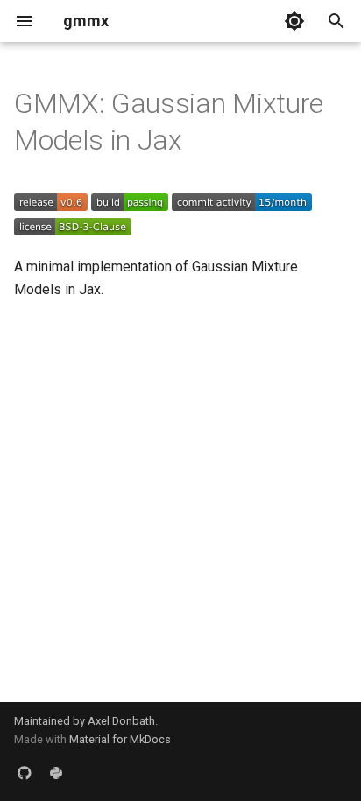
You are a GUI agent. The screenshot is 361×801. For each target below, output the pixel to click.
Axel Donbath (121, 720)
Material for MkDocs (120, 739)
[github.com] (25, 773)
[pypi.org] (56, 773)
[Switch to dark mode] (294, 21)
